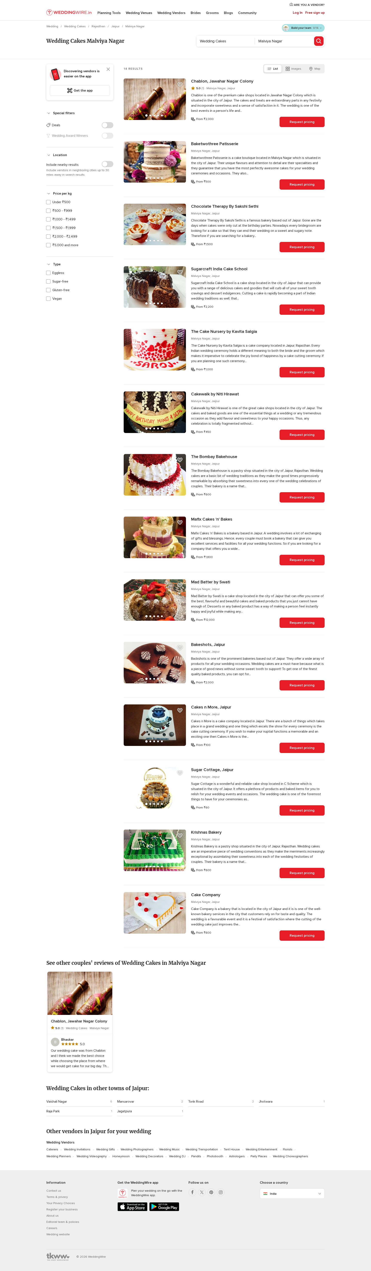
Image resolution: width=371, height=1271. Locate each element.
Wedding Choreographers (290, 1156)
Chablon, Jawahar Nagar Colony (222, 81)
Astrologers (237, 1156)
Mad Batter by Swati (210, 582)
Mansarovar (125, 1101)
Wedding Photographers (137, 1149)
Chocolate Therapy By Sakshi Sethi (224, 206)
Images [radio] (296, 69)
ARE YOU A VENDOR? (309, 5)
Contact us (53, 1191)
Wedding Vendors (171, 13)
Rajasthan (99, 26)
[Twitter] (202, 1192)
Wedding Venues (139, 13)
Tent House (232, 1149)
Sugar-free (60, 281)
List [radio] (275, 69)
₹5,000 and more (65, 245)
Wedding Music (169, 1149)
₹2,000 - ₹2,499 (64, 236)
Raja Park (53, 1111)
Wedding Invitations (77, 1149)
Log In (298, 13)
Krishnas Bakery (206, 832)
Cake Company (205, 895)
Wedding (52, 26)
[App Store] (132, 1210)
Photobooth (215, 1156)
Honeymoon (121, 1156)
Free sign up (315, 13)
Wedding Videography (92, 1156)
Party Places (259, 1156)
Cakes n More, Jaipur (211, 707)
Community (247, 13)
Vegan (57, 299)
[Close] (108, 69)
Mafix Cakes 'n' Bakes (211, 519)
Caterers (52, 1149)
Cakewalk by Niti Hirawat (215, 394)
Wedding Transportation (202, 1149)
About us (52, 1215)
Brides (196, 13)
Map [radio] (317, 69)
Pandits (196, 1156)
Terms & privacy (57, 1197)
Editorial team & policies (62, 1222)
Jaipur (115, 26)
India (273, 1194)
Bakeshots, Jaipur (208, 644)
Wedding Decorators (149, 1156)
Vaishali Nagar (56, 1101)
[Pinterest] (211, 1192)
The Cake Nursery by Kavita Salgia (224, 331)
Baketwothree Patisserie (214, 143)
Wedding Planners (58, 1156)
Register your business (62, 1209)
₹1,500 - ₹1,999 (64, 228)
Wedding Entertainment (261, 1149)
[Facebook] (192, 1192)
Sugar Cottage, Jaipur (212, 769)
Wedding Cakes (75, 26)
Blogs (228, 13)
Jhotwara (265, 1101)
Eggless (58, 273)
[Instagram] (221, 1192)
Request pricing (302, 122)
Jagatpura (124, 1111)
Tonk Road (196, 1101)
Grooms (212, 13)
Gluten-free (61, 290)
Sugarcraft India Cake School (219, 269)
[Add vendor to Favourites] (180, 84)
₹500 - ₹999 (62, 211)
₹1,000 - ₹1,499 (64, 219)
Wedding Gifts (105, 1149)
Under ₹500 (61, 202)
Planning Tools (109, 13)
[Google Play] (164, 1210)
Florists (287, 1149)
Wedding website (58, 1234)
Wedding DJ (177, 1156)
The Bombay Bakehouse (214, 456)
